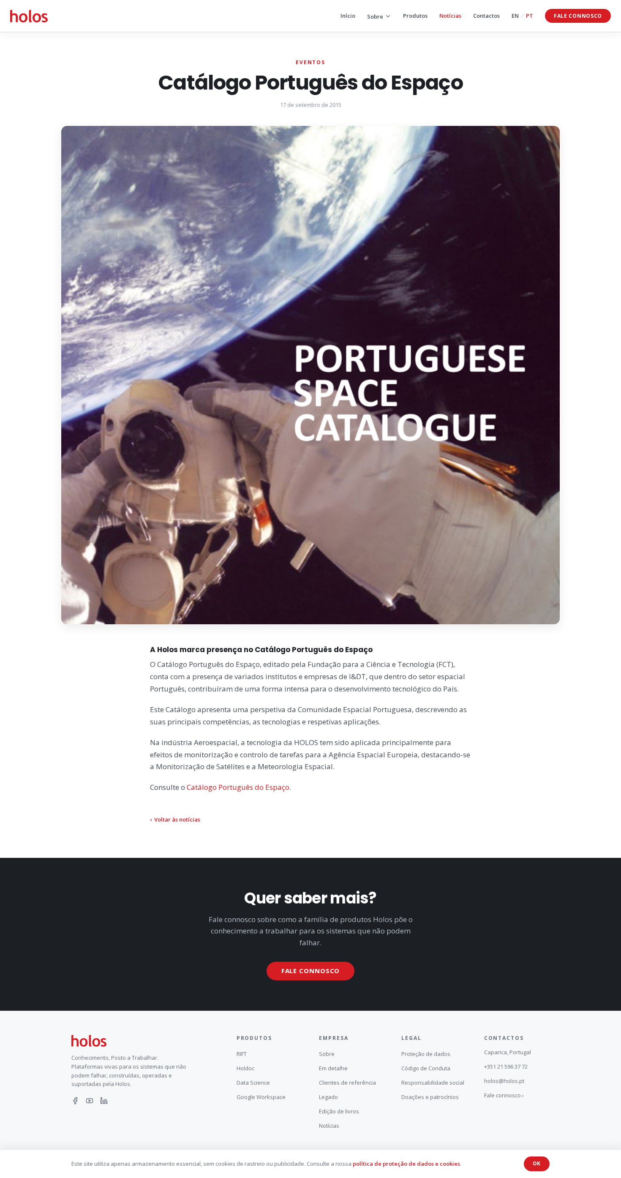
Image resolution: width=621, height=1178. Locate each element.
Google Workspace (261, 1097)
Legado (328, 1097)
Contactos (486, 15)
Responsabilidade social (432, 1082)
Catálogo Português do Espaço (238, 787)
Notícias (450, 15)
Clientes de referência (347, 1082)
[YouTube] (89, 1101)
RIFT (242, 1054)
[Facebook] (75, 1101)
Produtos (415, 15)
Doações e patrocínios (430, 1097)
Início (347, 15)
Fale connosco (578, 15)
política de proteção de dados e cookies (406, 1163)
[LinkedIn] (104, 1101)
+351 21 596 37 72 (506, 1066)
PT (529, 15)
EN (515, 15)
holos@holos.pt (504, 1081)
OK (537, 1163)
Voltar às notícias (175, 819)
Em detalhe (333, 1068)
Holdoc (245, 1068)
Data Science (253, 1082)
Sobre (375, 16)
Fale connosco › (504, 1095)
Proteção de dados (425, 1054)
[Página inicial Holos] (29, 16)
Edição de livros (339, 1111)
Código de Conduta (425, 1068)
